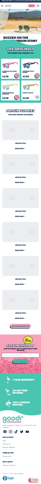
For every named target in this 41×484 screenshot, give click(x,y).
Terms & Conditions (9, 465)
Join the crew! (20, 361)
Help (4, 441)
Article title (20, 143)
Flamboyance (7, 456)
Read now (19, 148)
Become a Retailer (9, 447)
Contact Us (6, 444)
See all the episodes (20, 326)
